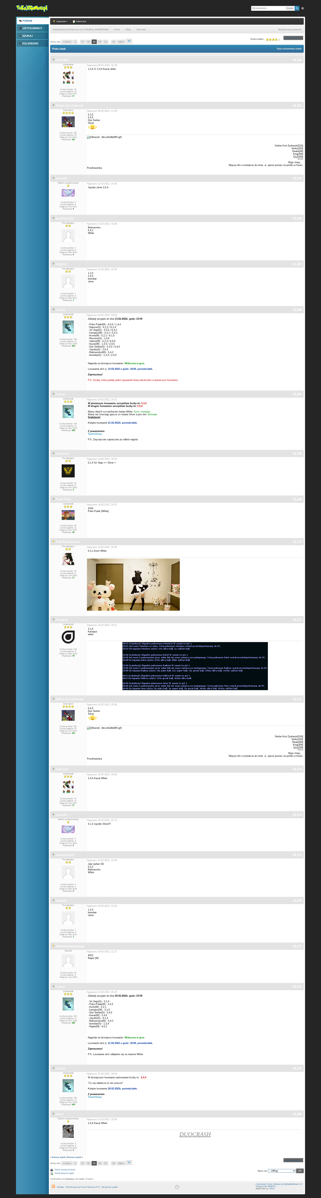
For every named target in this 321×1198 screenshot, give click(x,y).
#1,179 (297, 1068)
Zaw (302, 8)
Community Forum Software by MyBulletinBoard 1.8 (279, 1184)
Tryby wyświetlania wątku (289, 49)
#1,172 (297, 699)
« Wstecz (67, 42)
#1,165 (297, 264)
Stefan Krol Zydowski (70, 105)
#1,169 (297, 499)
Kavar (60, 1114)
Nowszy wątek (74, 1157)
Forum (27, 20)
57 (83, 42)
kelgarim (61, 264)
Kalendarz (30, 43)
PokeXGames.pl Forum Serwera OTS (83, 1187)
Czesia (60, 309)
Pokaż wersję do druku (65, 1169)
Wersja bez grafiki (109, 1187)
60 (100, 42)
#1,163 (297, 178)
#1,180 (297, 1114)
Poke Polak (63, 499)
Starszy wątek (58, 1157)
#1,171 (297, 619)
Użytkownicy (32, 28)
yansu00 (61, 178)
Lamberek (62, 453)
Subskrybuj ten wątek (64, 1173)
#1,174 (297, 814)
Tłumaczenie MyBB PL (266, 1186)
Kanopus (62, 619)
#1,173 (297, 769)
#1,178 (297, 986)
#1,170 (297, 541)
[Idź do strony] (129, 41)
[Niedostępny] (53, 541)
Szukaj (27, 35)
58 (88, 42)
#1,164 (297, 218)
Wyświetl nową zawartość (290, 29)
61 (106, 42)
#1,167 (297, 394)
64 (114, 42)
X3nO (272, 1188)
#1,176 (297, 900)
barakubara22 (65, 218)
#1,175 (297, 854)
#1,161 (297, 59)
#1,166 (297, 309)
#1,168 (297, 453)
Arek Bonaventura (67, 541)
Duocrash (62, 59)
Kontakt (60, 1187)
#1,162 (297, 105)
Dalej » (121, 42)
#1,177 (297, 946)
